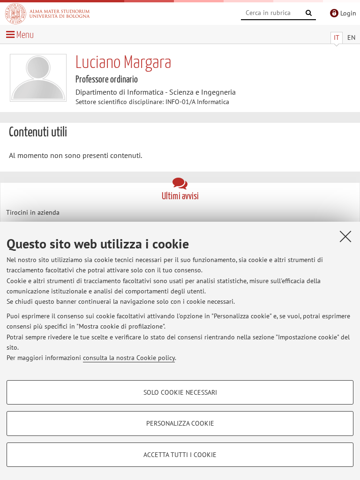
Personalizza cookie (180, 423)
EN (351, 37)
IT (336, 37)
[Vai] (309, 13)
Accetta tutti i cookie (180, 454)
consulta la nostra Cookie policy (129, 357)
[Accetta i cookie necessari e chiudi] (345, 236)
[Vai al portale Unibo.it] (47, 13)
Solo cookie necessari (180, 392)
